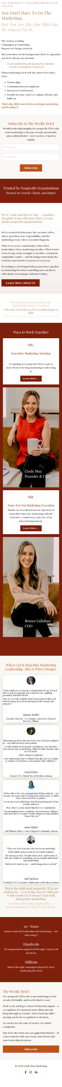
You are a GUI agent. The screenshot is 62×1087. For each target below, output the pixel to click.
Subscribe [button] (31, 168)
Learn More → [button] (31, 378)
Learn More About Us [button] (20, 282)
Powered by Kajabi (31, 1079)
